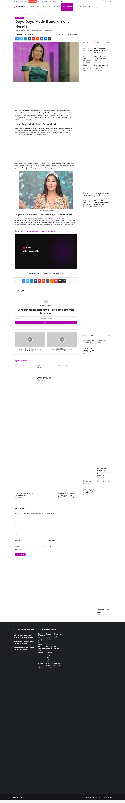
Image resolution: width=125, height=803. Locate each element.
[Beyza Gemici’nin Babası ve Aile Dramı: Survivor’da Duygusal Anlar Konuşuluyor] (67, 428)
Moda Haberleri (67, 7)
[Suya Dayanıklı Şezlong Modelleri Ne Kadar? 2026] (46, 370)
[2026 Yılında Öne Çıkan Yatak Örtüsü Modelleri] (24, 428)
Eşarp (44, 7)
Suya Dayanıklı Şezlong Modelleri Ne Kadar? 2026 (45, 378)
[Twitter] (21, 38)
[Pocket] (56, 281)
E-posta (17, 540)
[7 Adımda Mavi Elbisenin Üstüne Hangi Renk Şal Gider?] (88, 59)
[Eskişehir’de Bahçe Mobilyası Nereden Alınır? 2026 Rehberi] (41, 639)
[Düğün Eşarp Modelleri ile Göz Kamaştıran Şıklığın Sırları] (41, 726)
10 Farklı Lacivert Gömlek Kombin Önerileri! (101, 194)
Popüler (85, 42)
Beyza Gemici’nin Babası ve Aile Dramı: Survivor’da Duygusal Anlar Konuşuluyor (66, 495)
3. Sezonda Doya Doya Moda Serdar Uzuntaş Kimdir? (42, 231)
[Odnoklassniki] (52, 281)
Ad (16, 534)
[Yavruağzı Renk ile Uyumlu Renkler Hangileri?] (49, 654)
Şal (49, 7)
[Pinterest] (33, 38)
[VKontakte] (41, 38)
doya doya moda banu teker (54, 273)
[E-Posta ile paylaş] (49, 38)
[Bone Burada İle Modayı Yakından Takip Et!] (19, 7)
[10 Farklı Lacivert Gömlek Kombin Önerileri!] (88, 195)
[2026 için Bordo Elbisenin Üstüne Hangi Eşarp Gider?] (49, 637)
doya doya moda (34, 273)
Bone (38, 7)
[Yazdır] (64, 281)
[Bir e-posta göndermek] (21, 34)
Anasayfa (32, 7)
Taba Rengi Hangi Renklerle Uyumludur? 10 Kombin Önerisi (101, 50)
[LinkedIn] (25, 38)
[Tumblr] (29, 38)
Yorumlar (107, 42)
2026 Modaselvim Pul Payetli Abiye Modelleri (88, 490)
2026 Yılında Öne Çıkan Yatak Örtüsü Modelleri (24, 494)
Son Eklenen (96, 42)
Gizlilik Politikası (108, 797)
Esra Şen (19, 34)
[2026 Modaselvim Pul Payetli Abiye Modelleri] (89, 483)
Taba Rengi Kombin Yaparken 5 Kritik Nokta (103, 611)
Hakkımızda (99, 797)
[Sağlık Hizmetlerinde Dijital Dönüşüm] (41, 649)
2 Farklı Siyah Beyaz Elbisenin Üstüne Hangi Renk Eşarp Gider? (101, 202)
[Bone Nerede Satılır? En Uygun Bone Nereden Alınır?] (57, 648)
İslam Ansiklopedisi (80, 7)
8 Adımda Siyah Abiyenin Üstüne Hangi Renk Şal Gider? (101, 67)
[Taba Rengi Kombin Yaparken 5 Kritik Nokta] (103, 543)
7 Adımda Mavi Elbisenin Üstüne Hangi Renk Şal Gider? (101, 58)
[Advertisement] (46, 97)
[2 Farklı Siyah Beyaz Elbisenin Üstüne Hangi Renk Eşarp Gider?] (88, 263)
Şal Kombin (56, 7)
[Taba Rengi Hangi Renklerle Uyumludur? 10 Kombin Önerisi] (88, 51)
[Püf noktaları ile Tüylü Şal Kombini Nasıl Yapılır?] (49, 726)
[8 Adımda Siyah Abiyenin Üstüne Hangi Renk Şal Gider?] (88, 127)
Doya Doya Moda (52, 218)
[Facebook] (17, 38)
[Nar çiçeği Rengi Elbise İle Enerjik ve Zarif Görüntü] (57, 726)
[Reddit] (37, 38)
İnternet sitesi (51, 540)
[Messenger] (45, 38)
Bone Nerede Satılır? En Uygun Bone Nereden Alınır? (52, 1)
